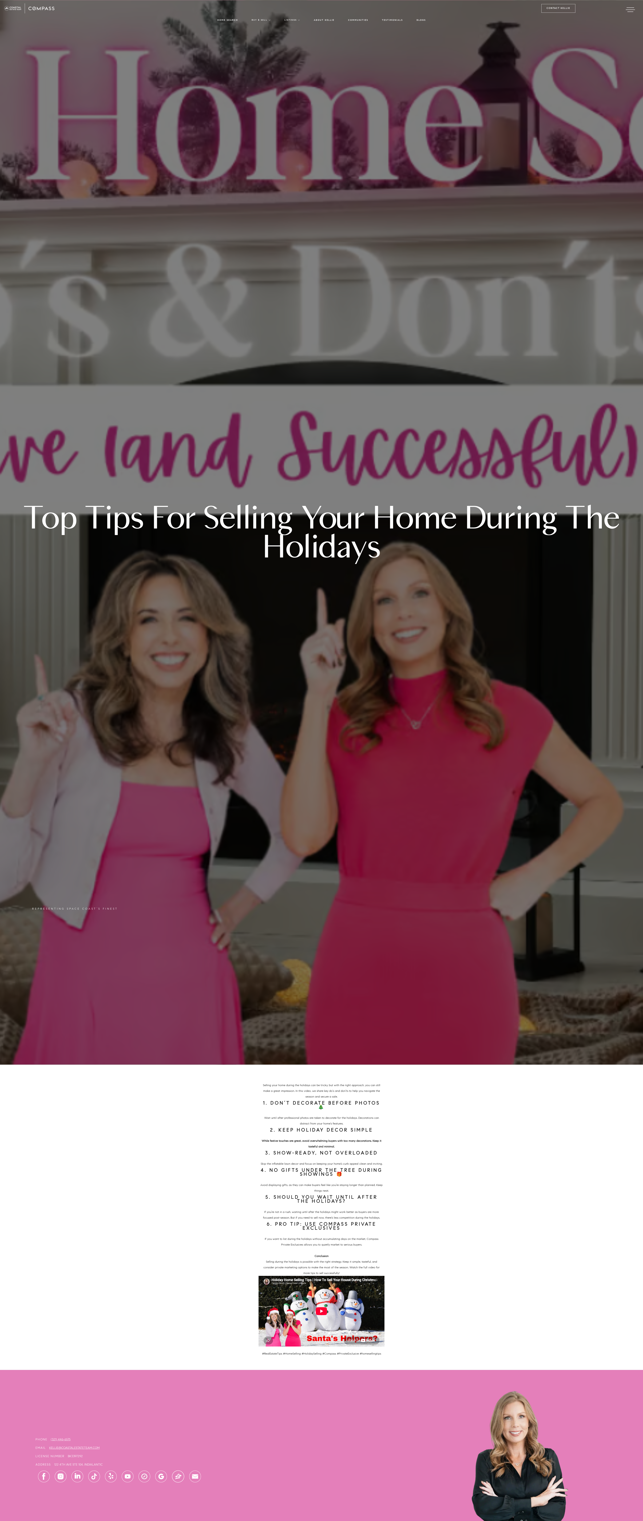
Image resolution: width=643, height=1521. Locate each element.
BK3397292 (75, 1456)
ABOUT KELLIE (324, 20)
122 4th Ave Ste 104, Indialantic (78, 1464)
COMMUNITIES (358, 20)
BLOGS (421, 20)
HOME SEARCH (227, 20)
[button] (261, 20)
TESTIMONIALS (392, 20)
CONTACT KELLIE (558, 8)
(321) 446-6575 (60, 1439)
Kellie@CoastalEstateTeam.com (74, 1447)
